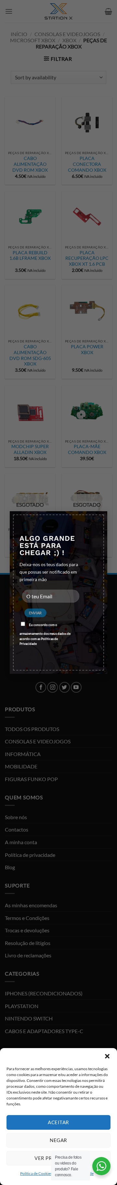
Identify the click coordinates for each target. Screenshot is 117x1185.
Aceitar (58, 1122)
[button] (107, 1056)
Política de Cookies (36, 1173)
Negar (58, 1140)
